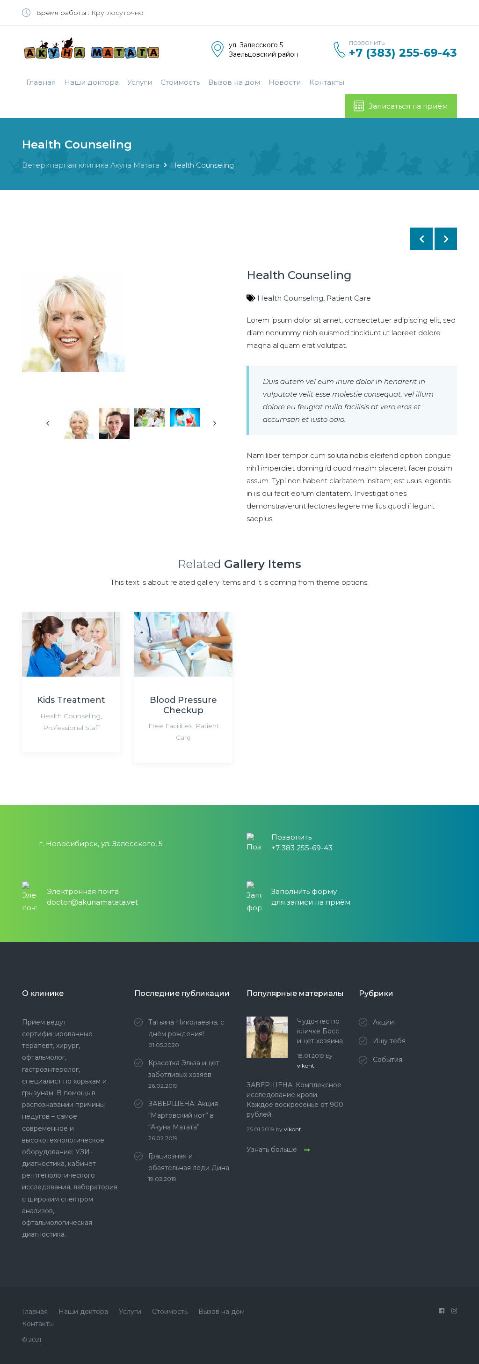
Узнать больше (272, 1149)
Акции (383, 1022)
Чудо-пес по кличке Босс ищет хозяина (320, 1031)
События (387, 1059)
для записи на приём (310, 902)
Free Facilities (170, 726)
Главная (41, 82)
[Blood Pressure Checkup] (183, 644)
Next (242, 348)
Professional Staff (71, 727)
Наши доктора (91, 82)
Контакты (326, 82)
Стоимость (180, 82)
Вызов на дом (234, 82)
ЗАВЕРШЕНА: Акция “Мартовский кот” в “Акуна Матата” (183, 1115)
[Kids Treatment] (71, 644)
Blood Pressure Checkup (183, 705)
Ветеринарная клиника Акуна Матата (91, 165)
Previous (48, 423)
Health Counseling (290, 298)
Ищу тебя (389, 1041)
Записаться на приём (408, 106)
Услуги (139, 82)
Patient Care (349, 298)
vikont (305, 1065)
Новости (285, 82)
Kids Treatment (71, 700)
